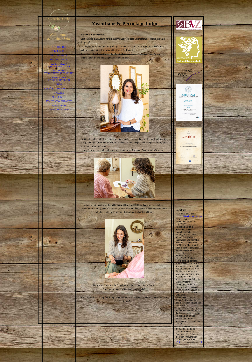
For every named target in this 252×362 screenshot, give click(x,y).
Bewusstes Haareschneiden (59, 78)
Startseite (59, 47)
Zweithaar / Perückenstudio (59, 65)
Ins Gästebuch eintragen (191, 216)
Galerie (59, 93)
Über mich (58, 51)
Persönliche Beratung (59, 88)
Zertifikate (59, 97)
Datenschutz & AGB (58, 109)
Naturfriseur (59, 55)
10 (201, 342)
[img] (59, 20)
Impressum (59, 105)
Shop (59, 84)
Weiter (179, 342)
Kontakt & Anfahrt (59, 101)
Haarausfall (59, 59)
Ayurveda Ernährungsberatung (59, 71)
